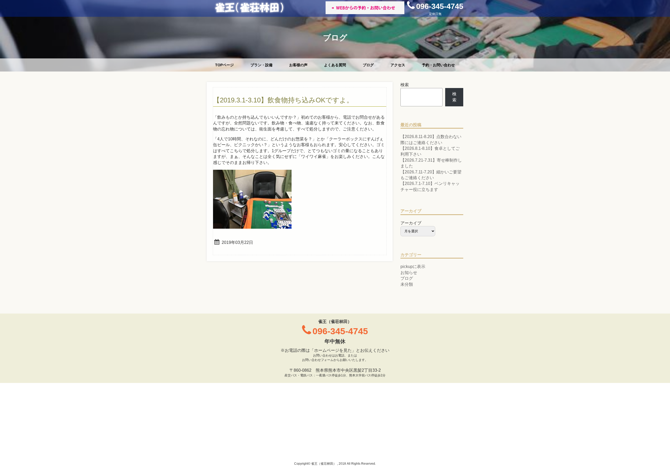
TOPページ (224, 65)
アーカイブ (410, 223)
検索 (404, 85)
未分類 (406, 284)
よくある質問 (335, 65)
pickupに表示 (412, 266)
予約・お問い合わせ (438, 65)
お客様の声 (298, 65)
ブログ (368, 65)
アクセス (397, 65)
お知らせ (408, 272)
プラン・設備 (261, 65)
